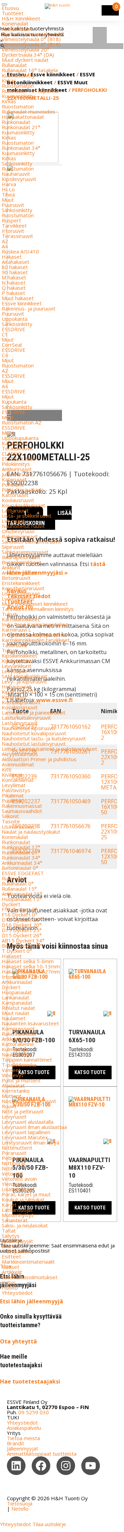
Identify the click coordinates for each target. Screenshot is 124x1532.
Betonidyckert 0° (22, 945)
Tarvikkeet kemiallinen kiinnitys (38, 608)
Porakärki (13, 484)
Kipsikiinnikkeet (19, 655)
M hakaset (14, 277)
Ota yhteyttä (18, 1341)
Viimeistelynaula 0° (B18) (31, 39)
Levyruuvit (14, 1116)
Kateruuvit (14, 479)
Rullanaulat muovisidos (28, 111)
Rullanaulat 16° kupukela (30, 90)
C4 (5, 355)
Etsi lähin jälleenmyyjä (31, 1301)
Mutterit (11, 1095)
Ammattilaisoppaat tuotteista (41, 1453)
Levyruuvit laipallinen (26, 1132)
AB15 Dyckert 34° (23, 940)
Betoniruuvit (16, 577)
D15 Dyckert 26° (22, 935)
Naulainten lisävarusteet (30, 1023)
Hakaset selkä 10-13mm (31, 966)
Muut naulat (15, 1012)
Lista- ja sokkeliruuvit (26, 515)
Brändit (10, 1246)
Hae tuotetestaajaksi (30, 1381)
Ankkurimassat (19, 572)
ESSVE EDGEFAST (23, 873)
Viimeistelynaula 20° (25, 49)
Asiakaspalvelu (24, 1427)
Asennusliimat (18, 764)
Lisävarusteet (18, 826)
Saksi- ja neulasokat (25, 1225)
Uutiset (10, 1266)
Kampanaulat (17, 1002)
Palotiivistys (16, 790)
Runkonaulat (16, 121)
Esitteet (11, 1256)
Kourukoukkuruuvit (23, 505)
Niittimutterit (17, 1147)
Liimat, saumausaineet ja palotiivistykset (49, 748)
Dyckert (11, 904)
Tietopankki (15, 1251)
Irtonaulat (13, 976)
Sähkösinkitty (17, 163)
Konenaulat (15, 23)
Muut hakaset (18, 298)
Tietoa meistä (23, 1438)
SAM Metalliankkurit (24, 676)
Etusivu (10, 7)
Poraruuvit (14, 1152)
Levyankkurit (16, 665)
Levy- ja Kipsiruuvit (24, 681)
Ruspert (11, 220)
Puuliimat (12, 800)
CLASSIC (11, 453)
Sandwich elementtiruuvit (31, 541)
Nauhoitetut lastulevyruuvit (34, 743)
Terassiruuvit (17, 235)
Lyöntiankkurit (18, 598)
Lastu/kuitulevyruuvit (26, 717)
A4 (5, 246)
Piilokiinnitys (16, 463)
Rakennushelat (19, 1033)
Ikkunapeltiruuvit (21, 557)
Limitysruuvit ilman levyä (30, 1142)
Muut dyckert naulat (25, 59)
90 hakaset (15, 272)
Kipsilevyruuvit (19, 178)
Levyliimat (13, 785)
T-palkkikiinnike (19, 1064)
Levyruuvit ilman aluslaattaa (34, 1126)
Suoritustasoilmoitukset (30, 1277)
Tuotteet (12, 13)
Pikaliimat (13, 795)
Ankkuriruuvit (17, 469)
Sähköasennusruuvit (25, 551)
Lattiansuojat (17, 1209)
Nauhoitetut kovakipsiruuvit (34, 733)
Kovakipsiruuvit (20, 707)
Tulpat (9, 614)
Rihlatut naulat (18, 1007)
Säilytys (11, 1235)
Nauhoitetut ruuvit (23, 526)
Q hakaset (14, 287)
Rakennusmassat (22, 805)
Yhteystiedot (17, 1292)
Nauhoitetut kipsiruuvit (28, 728)
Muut (8, 199)
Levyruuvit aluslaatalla (27, 1121)
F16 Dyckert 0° (20, 914)
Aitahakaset (15, 261)
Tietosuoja (19, 1503)
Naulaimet (13, 1018)
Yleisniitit (12, 1183)
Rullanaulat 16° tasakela (30, 70)
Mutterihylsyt (17, 1215)
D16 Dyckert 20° (22, 924)
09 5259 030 (33, 1412)
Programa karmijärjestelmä (34, 634)
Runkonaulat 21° (21, 127)
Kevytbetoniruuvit (23, 588)
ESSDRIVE (13, 329)
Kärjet (9, 1204)
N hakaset (13, 282)
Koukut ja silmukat (23, 1199)
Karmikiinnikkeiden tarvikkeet (36, 639)
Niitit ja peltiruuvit (22, 1111)
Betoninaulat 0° (20, 867)
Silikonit (10, 816)
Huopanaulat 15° (22, 899)
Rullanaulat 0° (18, 883)
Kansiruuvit (15, 443)
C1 (5, 334)
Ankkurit (11, 567)
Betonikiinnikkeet (21, 562)
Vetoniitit (12, 1173)
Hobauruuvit (16, 686)
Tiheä (8, 194)
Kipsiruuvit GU (18, 691)
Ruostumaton (18, 85)
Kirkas (9, 80)
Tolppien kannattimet (27, 1059)
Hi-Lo (8, 189)
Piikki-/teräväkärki (22, 489)
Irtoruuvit (13, 230)
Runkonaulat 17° (21, 847)
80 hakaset (15, 267)
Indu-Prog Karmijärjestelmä (35, 624)
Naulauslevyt (17, 1054)
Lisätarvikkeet (18, 1189)
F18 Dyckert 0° (20, 909)
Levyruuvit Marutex (25, 1137)
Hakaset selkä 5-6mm (28, 961)
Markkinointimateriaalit (28, 1261)
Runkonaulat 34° (21, 147)
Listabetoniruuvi (21, 593)
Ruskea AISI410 (20, 251)
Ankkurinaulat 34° (22, 862)
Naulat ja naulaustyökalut (31, 831)
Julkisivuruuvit (17, 474)
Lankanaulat (15, 997)
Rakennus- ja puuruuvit (28, 308)
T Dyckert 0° (17, 950)
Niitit (7, 1168)
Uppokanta (15, 318)
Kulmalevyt (15, 1049)
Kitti (6, 769)
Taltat (9, 1230)
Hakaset (12, 256)
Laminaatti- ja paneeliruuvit (33, 712)
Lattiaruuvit (15, 510)
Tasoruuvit (14, 645)
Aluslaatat (13, 1085)
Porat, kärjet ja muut (26, 1194)
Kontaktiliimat (18, 779)
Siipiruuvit (13, 546)
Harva (9, 184)
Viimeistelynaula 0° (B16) (31, 44)
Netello (20, 1508)
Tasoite (11, 821)
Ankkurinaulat (17, 28)
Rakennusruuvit (20, 536)
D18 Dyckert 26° (22, 919)
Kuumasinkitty (18, 75)
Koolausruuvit (18, 500)
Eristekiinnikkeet (21, 583)
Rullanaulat (14, 64)
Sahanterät (15, 1220)
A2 (5, 241)
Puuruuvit (13, 204)
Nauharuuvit (16, 173)
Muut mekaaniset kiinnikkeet (35, 603)
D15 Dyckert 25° (22, 930)
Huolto (10, 1287)
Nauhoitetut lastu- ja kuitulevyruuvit (44, 738)
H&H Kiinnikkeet (21, 18)
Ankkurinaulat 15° (22, 893)
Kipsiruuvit (14, 696)
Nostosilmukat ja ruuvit (29, 1101)
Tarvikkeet (14, 225)
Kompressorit (18, 1028)
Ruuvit (9, 1106)
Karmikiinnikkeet (21, 619)
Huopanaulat (17, 992)
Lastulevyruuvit (20, 722)
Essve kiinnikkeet (22, 303)
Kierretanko (16, 1090)
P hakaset (13, 292)
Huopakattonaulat (23, 116)
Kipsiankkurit (16, 660)
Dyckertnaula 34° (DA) (28, 54)
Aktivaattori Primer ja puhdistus (39, 759)
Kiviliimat (12, 774)
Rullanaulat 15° (19, 888)
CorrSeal (12, 344)
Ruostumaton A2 (21, 422)
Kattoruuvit (15, 494)
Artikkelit (12, 1271)
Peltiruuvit (14, 1158)
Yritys (9, 1282)
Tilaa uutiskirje (49, 1524)
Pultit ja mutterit (21, 1080)
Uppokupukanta (20, 437)
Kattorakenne (18, 1044)
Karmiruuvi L (16, 629)
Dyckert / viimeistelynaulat (33, 33)
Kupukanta (14, 401)
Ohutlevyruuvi (18, 531)
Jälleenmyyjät (17, 1240)
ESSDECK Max (18, 458)
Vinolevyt (12, 1075)
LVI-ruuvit (13, 520)
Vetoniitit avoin (19, 1178)
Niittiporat (14, 1163)
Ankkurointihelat (20, 1038)
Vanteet (11, 1069)
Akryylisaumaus (20, 753)
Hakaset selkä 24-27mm (31, 971)
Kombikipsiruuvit (21, 702)
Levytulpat (14, 671)
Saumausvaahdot (22, 810)
